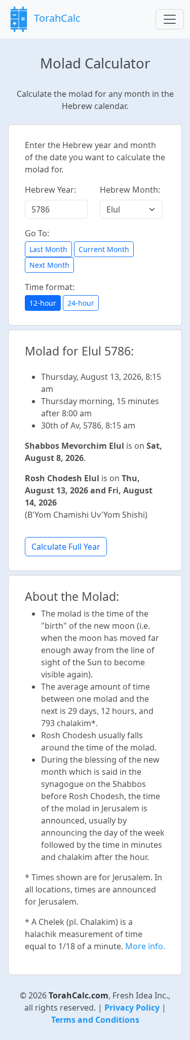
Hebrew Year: (50, 189)
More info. (145, 946)
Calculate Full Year (65, 546)
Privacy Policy (132, 1007)
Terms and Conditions (95, 1019)
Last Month (48, 249)
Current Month (104, 249)
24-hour (80, 303)
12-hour (42, 303)
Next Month (49, 265)
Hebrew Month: (130, 189)
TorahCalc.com (78, 995)
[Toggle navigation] (170, 19)
